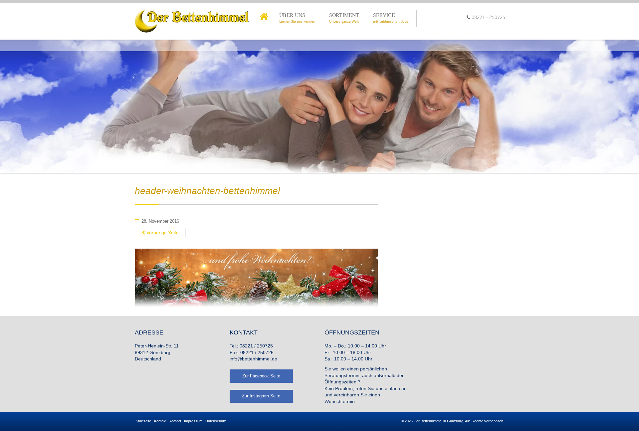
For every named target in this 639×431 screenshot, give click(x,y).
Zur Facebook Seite (261, 375)
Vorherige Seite (162, 232)
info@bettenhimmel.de (253, 358)
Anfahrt (175, 421)
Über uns (297, 17)
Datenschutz (215, 421)
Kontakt (160, 421)
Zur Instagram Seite (261, 395)
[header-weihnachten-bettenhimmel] (256, 278)
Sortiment (344, 17)
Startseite (143, 421)
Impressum (193, 421)
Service (391, 17)
